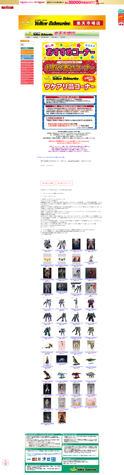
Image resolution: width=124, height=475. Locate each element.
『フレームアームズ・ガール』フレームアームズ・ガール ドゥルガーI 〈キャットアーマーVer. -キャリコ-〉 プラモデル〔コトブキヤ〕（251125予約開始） (76, 352)
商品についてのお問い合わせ (50, 190)
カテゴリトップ (41, 157)
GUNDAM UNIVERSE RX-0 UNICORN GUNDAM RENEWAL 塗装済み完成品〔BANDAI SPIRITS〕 (47, 294)
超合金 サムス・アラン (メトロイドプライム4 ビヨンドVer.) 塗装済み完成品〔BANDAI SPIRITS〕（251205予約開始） (47, 280)
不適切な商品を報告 (66, 190)
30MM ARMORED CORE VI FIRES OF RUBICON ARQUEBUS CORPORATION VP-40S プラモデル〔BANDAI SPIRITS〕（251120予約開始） (76, 338)
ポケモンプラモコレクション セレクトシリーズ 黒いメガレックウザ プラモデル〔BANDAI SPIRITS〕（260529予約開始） (47, 352)
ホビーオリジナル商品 (52, 157)
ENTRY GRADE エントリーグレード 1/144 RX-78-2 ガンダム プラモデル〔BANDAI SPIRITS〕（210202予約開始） (91, 295)
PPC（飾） (62, 157)
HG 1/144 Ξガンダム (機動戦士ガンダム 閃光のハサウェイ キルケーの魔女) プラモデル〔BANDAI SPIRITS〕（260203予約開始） (62, 251)
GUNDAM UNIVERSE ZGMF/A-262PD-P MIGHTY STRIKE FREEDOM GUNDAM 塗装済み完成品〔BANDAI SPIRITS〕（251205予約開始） (62, 292)
